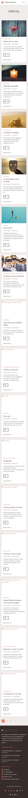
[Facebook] (10, 794)
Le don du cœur (7, 691)
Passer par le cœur (10, 41)
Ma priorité (7, 228)
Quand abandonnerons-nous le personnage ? (12, 601)
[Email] (17, 794)
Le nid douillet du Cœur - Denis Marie (11, 755)
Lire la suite (7, 59)
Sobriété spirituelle (10, 86)
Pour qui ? (7, 416)
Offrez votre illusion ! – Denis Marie (10, 760)
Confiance (6, 413)
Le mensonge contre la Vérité (11, 180)
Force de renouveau (14, 367)
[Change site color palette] (23, 2)
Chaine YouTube (8, 776)
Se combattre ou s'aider (15, 273)
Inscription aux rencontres (10, 774)
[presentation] (14, 28)
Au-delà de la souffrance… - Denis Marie (11, 751)
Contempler (6, 83)
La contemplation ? (8, 772)
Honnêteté (6, 176)
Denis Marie (7, 44)
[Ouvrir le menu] (26, 2)
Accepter (5, 273)
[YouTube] (15, 794)
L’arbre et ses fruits (10, 369)
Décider (13, 458)
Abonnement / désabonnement (11, 779)
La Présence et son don (12, 693)
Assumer (5, 225)
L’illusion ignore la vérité (12, 507)
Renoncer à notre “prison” (13, 649)
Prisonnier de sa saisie (12, 553)
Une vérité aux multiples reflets (12, 323)
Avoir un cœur (7, 38)
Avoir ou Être (6, 130)
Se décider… (8, 460)
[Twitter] (12, 794)
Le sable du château (11, 132)
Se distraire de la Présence (13, 276)
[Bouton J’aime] (5, 55)
